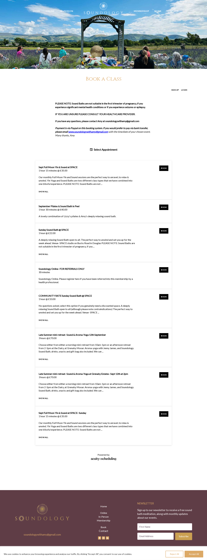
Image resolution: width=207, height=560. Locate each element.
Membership (141, 11)
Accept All (194, 554)
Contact (173, 11)
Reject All (174, 554)
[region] (103, 553)
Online (50, 11)
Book (158, 11)
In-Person (66, 11)
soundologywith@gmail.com (42, 534)
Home (36, 11)
